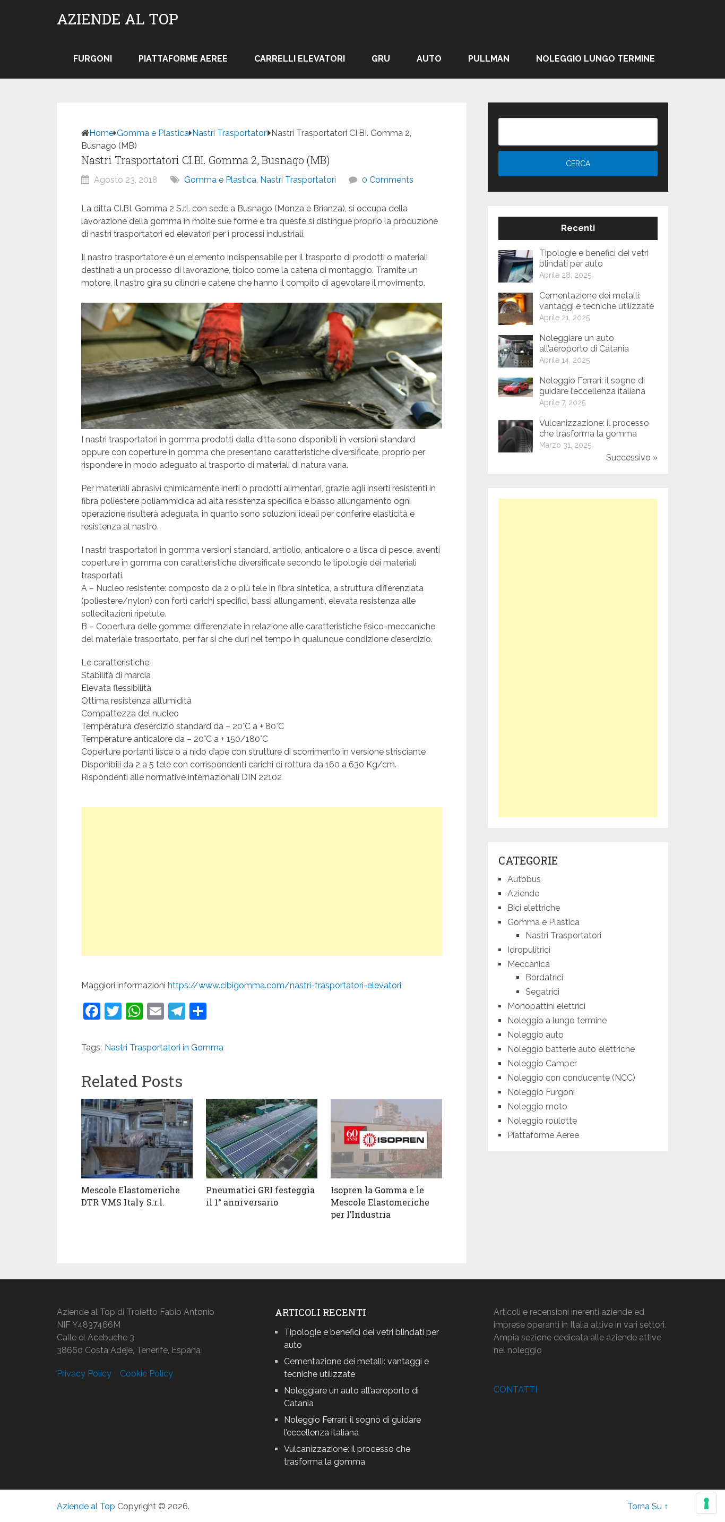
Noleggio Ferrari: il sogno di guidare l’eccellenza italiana (592, 385)
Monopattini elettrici (546, 1006)
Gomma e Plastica (153, 133)
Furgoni (92, 59)
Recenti (578, 228)
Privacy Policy (84, 1374)
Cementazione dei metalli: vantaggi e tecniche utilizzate (596, 300)
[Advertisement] (261, 881)
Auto (429, 59)
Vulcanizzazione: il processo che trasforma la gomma (594, 428)
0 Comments (387, 180)
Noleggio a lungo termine (557, 1020)
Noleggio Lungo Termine (595, 59)
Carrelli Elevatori (299, 59)
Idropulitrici (528, 950)
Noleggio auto (535, 1035)
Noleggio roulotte (542, 1121)
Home (101, 133)
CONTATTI (515, 1389)
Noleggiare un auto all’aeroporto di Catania (584, 343)
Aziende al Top (117, 19)
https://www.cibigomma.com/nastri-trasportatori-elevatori (284, 985)
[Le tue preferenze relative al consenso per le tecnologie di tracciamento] (706, 1503)
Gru (381, 59)
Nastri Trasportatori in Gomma (164, 1047)
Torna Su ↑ (647, 1506)
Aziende (523, 893)
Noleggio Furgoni (541, 1092)
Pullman (489, 59)
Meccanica (528, 964)
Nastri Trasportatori (230, 133)
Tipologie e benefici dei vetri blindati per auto (594, 258)
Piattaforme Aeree (183, 59)
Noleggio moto (537, 1106)
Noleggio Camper (542, 1063)
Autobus (524, 879)
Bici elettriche (533, 908)
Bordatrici (544, 977)
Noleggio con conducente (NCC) (571, 1078)
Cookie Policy (146, 1374)
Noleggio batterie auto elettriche (571, 1049)
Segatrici (542, 992)
